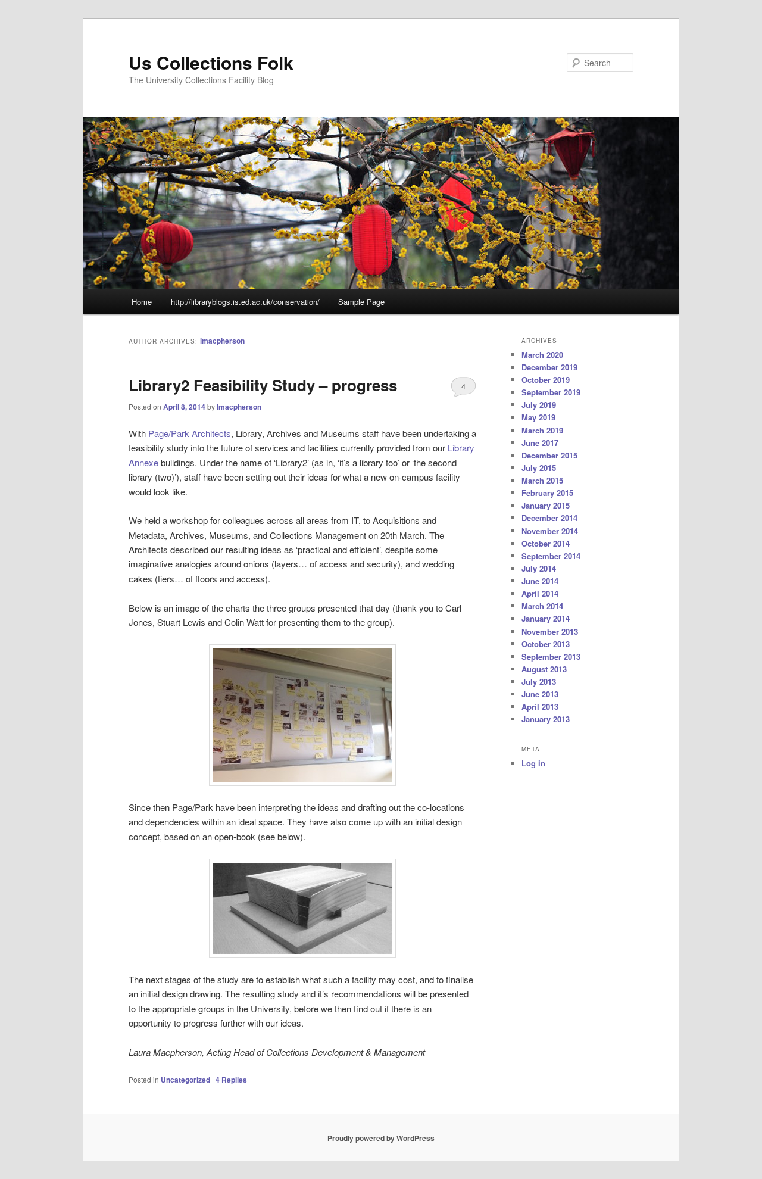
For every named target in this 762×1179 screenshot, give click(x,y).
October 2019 (545, 379)
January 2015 (545, 505)
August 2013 (544, 669)
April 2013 (539, 706)
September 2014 (550, 556)
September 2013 (550, 656)
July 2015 (538, 467)
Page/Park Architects (189, 433)
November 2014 (549, 531)
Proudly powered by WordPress (381, 1138)
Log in (533, 763)
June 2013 (539, 694)
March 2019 (542, 430)
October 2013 (545, 644)
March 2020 (542, 354)
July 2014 (538, 568)
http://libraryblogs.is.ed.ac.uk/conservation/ (245, 301)
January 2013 (545, 719)
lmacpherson (222, 340)
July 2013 (538, 681)
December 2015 (549, 455)
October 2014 (545, 543)
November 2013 (549, 631)
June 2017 (539, 442)
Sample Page (361, 301)
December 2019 (549, 367)
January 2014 (545, 618)
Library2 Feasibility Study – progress (263, 385)
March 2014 (542, 606)
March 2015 (542, 480)
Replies (231, 1079)
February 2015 (547, 492)
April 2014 (539, 593)
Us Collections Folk (211, 62)
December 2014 (549, 517)
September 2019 (550, 392)
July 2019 (538, 404)
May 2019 (538, 417)
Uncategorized (185, 1079)
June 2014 (539, 581)
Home (142, 301)
